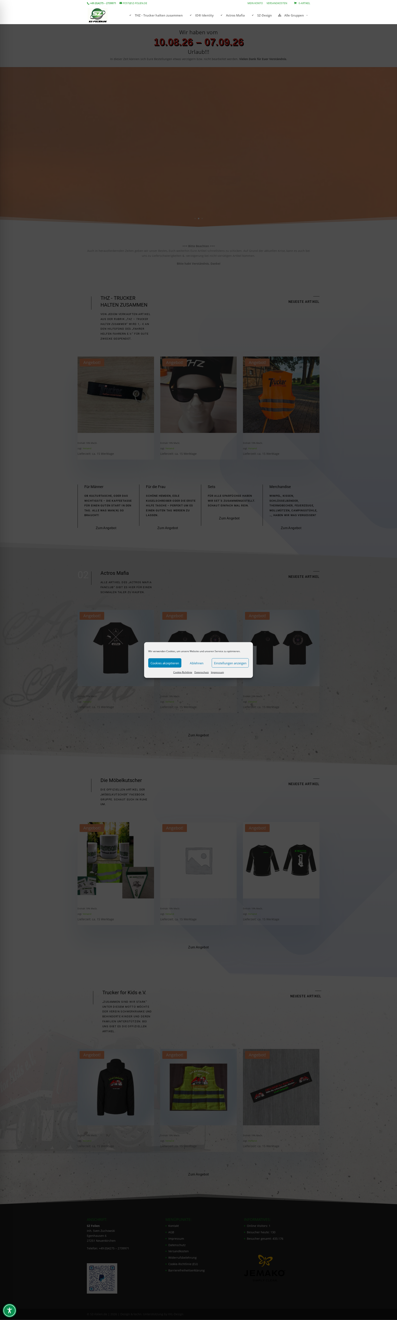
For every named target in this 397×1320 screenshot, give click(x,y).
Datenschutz (201, 672)
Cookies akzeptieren (165, 663)
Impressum (217, 672)
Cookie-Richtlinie (182, 672)
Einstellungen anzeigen (230, 663)
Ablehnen (196, 663)
